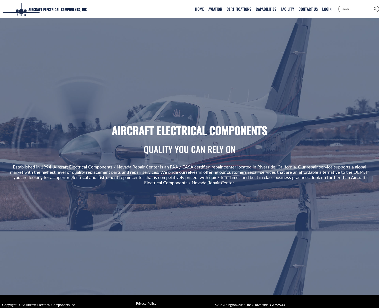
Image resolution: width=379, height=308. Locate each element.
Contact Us (308, 9)
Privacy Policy (146, 303)
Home (199, 9)
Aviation (215, 9)
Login (327, 9)
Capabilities (266, 9)
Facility (287, 9)
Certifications (239, 9)
